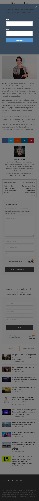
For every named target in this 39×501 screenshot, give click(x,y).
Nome (8, 20)
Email (8, 29)
